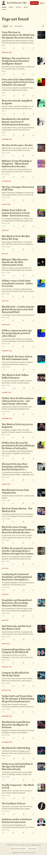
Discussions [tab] (18, 26)
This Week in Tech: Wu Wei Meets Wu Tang (16, 237)
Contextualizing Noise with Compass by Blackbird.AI (16, 651)
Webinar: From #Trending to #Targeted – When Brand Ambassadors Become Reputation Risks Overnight (17, 164)
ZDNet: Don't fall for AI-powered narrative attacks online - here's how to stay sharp (16, 213)
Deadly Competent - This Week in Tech (18, 786)
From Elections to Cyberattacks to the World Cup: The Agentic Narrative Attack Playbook (18, 35)
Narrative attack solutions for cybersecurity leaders (18, 497)
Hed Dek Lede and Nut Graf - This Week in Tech (17, 627)
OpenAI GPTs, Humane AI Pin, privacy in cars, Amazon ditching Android (17, 792)
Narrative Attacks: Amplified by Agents (17, 102)
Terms (28, 845)
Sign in (42, 3)
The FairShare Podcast (13, 803)
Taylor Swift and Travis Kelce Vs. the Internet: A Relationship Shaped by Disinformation (18, 699)
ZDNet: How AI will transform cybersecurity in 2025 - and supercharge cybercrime (17, 401)
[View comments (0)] (14, 48)
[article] (23, 40)
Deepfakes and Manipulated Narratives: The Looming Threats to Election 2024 (17, 603)
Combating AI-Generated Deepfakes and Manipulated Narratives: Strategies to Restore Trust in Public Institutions (17, 577)
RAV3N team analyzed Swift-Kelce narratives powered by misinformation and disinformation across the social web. (18, 705)
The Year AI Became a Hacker (17, 145)
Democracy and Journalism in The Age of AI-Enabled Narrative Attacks (17, 767)
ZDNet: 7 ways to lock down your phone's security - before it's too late (17, 283)
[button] (4, 7)
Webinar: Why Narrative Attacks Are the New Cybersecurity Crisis (15, 262)
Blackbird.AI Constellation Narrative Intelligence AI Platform (16, 725)
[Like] (3, 155)
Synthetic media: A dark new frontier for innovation (17, 820)
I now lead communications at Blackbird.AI (18, 315)
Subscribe (34, 3)
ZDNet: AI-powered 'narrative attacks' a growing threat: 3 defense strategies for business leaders (18, 551)
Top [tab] (11, 26)
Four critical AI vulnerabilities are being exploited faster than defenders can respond (18, 82)
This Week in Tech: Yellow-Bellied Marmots (15, 376)
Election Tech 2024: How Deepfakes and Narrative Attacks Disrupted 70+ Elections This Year (15, 467)
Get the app (32, 849)
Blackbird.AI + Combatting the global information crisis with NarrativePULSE (18, 309)
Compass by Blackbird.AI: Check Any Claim (15, 674)
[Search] (43, 26)
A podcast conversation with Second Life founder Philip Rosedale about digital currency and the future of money (17, 807)
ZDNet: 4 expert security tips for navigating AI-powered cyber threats (17, 333)
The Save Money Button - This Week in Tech (17, 510)
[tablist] (13, 26)
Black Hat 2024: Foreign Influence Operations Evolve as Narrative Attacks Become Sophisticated (18, 530)
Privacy (23, 845)
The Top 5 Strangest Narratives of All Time (18, 188)
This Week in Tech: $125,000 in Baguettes (17, 425)
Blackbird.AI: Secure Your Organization (15, 491)
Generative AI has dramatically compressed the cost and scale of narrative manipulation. (18, 67)
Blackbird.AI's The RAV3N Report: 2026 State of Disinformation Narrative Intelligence (15, 122)
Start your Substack (19, 849)
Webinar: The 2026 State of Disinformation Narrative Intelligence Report (15, 61)
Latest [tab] (5, 26)
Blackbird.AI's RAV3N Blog (16, 748)
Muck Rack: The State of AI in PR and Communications (17, 358)
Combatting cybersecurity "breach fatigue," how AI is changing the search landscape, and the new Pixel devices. (18, 515)
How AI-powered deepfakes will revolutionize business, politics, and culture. (18, 826)
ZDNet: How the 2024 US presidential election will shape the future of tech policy (18, 446)
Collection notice (36, 845)
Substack (14, 852)
